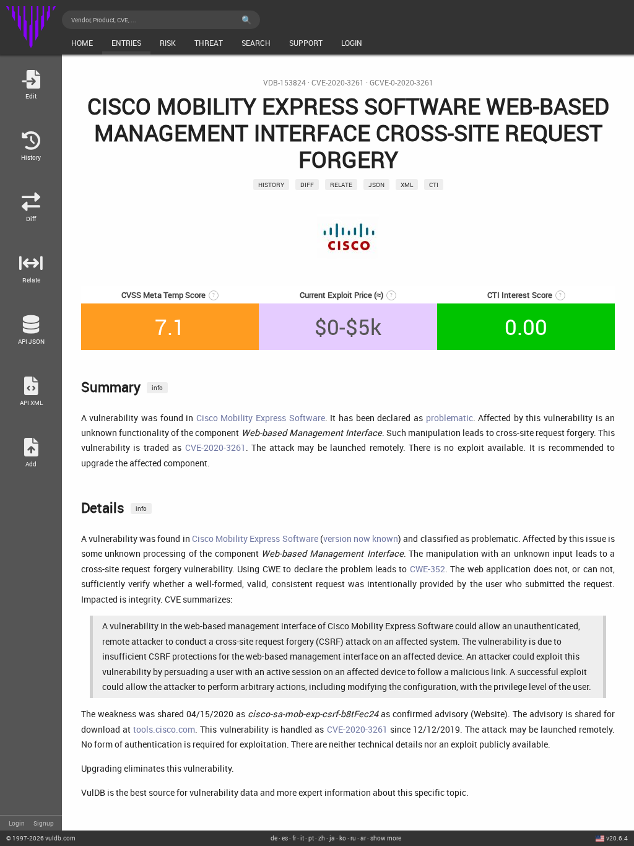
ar (363, 838)
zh (321, 838)
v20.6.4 (617, 838)
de (274, 838)
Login (17, 823)
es (285, 838)
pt (311, 838)
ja (332, 838)
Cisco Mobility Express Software (260, 418)
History (271, 184)
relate (341, 184)
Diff (307, 184)
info (157, 387)
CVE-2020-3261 (337, 82)
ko (342, 838)
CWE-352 (427, 569)
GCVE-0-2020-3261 (401, 82)
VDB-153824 (284, 82)
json (376, 184)
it (302, 838)
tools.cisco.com (164, 729)
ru (353, 838)
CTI (433, 184)
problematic (449, 418)
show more (385, 838)
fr (294, 838)
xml (407, 184)
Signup (43, 823)
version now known (360, 538)
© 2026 (41, 838)
